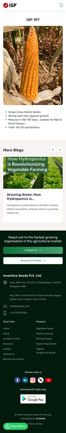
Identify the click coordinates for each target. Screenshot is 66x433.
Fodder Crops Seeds (46, 343)
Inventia (40, 418)
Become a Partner (31, 260)
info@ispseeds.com (19, 306)
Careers (7, 349)
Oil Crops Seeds (44, 338)
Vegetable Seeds (44, 328)
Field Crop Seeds (44, 333)
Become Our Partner (13, 359)
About (6, 333)
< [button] (53, 149)
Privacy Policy (35, 423)
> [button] (60, 149)
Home (6, 328)
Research (8, 343)
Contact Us (31, 250)
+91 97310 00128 (18, 312)
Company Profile (11, 338)
